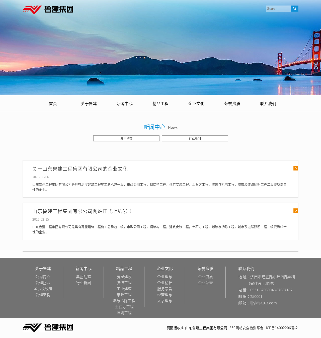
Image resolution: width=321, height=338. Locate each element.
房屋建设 (124, 277)
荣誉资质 (232, 104)
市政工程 (124, 295)
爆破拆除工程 (124, 301)
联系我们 (268, 104)
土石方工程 (124, 307)
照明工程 (124, 313)
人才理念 (164, 301)
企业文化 (196, 104)
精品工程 (160, 104)
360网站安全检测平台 (246, 328)
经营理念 (164, 295)
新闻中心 (125, 104)
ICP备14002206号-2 (282, 328)
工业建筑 (124, 289)
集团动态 (126, 138)
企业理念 (164, 277)
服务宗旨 (164, 289)
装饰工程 (124, 283)
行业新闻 (195, 138)
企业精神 (164, 283)
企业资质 (205, 277)
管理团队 (42, 283)
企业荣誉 (205, 283)
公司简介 (42, 277)
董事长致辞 (43, 289)
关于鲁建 (89, 104)
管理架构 (42, 295)
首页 (53, 104)
